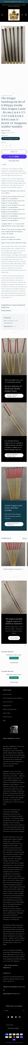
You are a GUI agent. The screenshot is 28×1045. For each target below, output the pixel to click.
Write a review (14, 658)
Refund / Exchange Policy (10, 709)
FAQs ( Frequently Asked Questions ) (13, 698)
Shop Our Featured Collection (13, 524)
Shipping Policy (8, 326)
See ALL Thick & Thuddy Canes (12, 395)
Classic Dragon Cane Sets (12, 569)
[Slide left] (10, 93)
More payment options (14, 160)
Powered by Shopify (19, 1042)
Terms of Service (7, 716)
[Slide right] (17, 93)
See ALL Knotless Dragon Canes (12, 455)
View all (24, 538)
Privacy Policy (7, 713)
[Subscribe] (23, 1011)
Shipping (3, 132)
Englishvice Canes (12, 1042)
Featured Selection (6, 310)
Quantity (3, 142)
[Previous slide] (10, 645)
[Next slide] (17, 645)
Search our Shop (7, 694)
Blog (4, 720)
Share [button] (4, 164)
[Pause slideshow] (25, 645)
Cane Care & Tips (7, 701)
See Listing (14, 638)
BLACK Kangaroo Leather (10, 138)
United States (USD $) (13, 1028)
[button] (2, 15)
